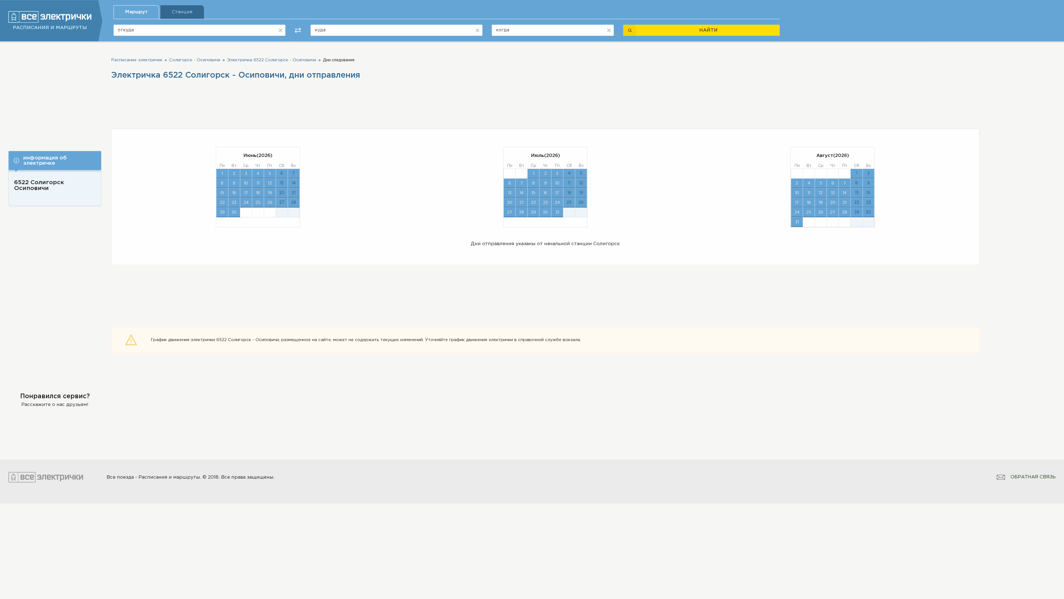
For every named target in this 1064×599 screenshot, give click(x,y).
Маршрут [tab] (136, 12)
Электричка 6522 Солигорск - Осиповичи (271, 60)
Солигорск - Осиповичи (194, 60)
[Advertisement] (54, 93)
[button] (55, 160)
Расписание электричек (136, 60)
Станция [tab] (182, 12)
